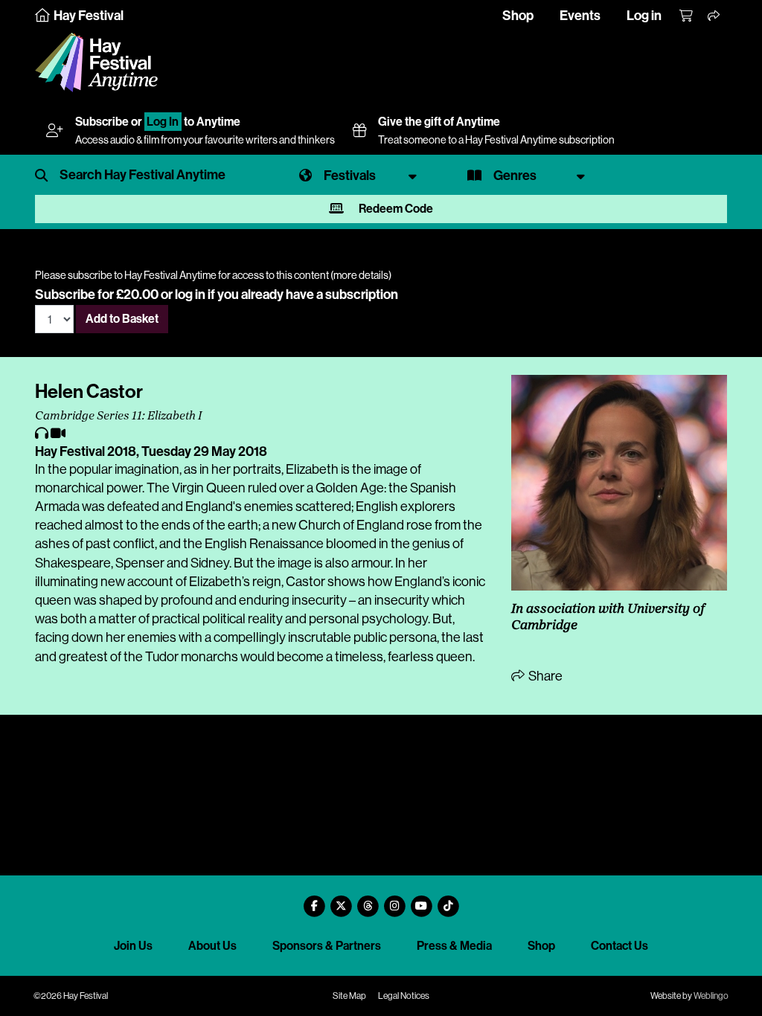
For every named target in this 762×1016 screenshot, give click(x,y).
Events (580, 15)
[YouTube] (421, 900)
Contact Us (619, 946)
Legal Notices (403, 996)
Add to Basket (122, 319)
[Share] (714, 16)
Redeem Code (394, 209)
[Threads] (367, 900)
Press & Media (454, 946)
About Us (212, 946)
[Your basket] (686, 16)
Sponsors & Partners (326, 946)
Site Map (349, 996)
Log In (163, 122)
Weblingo (711, 996)
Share (544, 676)
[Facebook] (314, 900)
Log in (644, 15)
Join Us (133, 946)
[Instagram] (394, 900)
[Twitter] (340, 900)
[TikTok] (448, 900)
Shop (518, 15)
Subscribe (102, 122)
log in (190, 294)
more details (360, 275)
